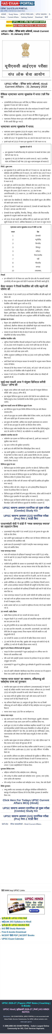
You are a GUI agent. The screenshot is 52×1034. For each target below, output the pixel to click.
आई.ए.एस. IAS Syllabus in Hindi (16, 922)
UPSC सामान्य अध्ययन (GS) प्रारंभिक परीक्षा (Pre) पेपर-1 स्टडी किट (26, 517)
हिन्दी (46, 17)
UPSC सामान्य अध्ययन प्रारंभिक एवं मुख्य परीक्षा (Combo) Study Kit (26, 509)
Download (39, 17)
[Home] (18, 5)
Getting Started (27, 17)
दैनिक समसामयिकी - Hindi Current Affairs (25, 824)
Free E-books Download (14, 932)
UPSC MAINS (41, 14)
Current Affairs (13, 17)
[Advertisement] (26, 855)
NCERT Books (27, 935)
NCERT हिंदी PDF (10, 935)
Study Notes (13, 14)
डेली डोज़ (5, 824)
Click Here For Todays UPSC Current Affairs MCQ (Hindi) (26, 801)
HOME (3, 14)
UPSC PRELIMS (26, 14)
